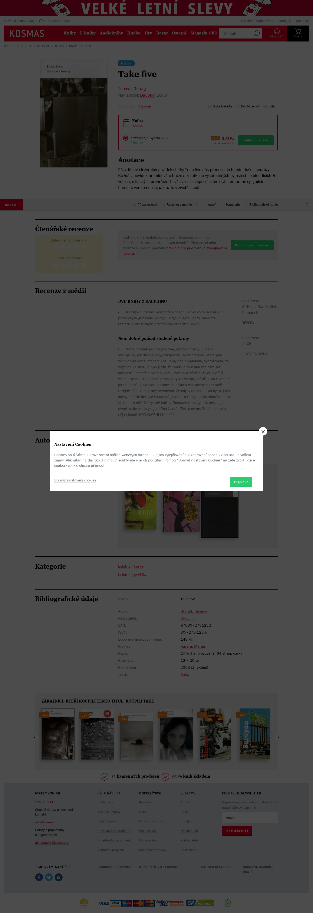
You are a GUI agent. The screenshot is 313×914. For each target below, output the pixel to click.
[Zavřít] (263, 431)
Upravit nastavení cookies (75, 480)
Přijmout (241, 482)
